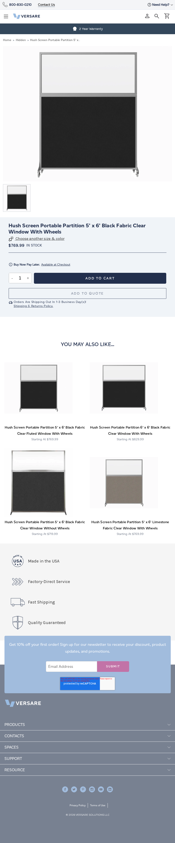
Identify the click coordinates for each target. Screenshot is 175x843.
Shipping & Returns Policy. (33, 306)
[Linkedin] (110, 789)
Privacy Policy (78, 805)
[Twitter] (74, 789)
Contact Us (46, 5)
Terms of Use (97, 805)
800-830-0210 (20, 5)
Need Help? (161, 5)
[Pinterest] (83, 789)
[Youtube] (101, 789)
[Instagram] (92, 789)
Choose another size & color (39, 238)
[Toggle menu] (7, 17)
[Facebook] (65, 789)
